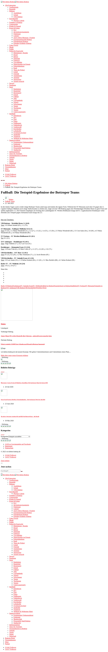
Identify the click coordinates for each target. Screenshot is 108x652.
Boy (15, 117)
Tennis (16, 106)
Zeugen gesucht (19, 81)
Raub (15, 68)
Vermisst (16, 77)
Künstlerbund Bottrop (21, 41)
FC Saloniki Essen (27, 286)
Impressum (8, 446)
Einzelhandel (13, 19)
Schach (16, 102)
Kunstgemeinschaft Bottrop (23, 39)
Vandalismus (18, 76)
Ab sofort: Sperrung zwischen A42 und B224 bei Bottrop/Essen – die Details (20, 416)
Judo (15, 98)
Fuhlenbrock (18, 125)
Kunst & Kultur (14, 28)
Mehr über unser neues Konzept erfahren (14, 355)
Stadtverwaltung (14, 140)
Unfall (16, 72)
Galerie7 (16, 36)
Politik (11, 49)
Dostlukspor (17, 286)
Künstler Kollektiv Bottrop (22, 43)
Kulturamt (17, 144)
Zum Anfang (5, 461)
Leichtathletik (18, 100)
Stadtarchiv (17, 150)
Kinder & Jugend (15, 26)
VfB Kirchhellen (30, 288)
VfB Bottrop (20, 288)
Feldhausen (17, 123)
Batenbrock (17, 116)
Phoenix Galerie (19, 20)
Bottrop (10, 286)
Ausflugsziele (13, 7)
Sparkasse (12, 85)
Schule (16, 15)
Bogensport (17, 93)
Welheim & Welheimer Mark (23, 138)
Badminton (17, 89)
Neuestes (57, 286)
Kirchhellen (17, 129)
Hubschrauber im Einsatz (22, 64)
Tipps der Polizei (19, 70)
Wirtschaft (12, 163)
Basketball (17, 91)
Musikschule (18, 146)
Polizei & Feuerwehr (16, 51)
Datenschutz (9, 448)
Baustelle (12, 9)
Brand (16, 55)
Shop (7, 169)
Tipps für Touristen (15, 154)
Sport (11, 87)
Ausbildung (17, 13)
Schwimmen (18, 104)
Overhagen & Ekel (20, 133)
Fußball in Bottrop (47, 286)
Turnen (16, 110)
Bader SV (4, 286)
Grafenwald (17, 127)
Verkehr (12, 157)
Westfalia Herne (41, 288)
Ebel (15, 119)
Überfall (16, 74)
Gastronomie (13, 24)
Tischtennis (17, 108)
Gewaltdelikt (18, 62)
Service (11, 83)
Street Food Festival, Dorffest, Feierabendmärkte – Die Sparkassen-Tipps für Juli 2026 (23, 399)
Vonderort (17, 136)
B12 (15, 30)
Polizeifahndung (19, 66)
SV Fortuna (81, 286)
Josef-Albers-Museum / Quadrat (24, 38)
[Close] (2, 473)
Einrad (16, 95)
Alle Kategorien (10, 5)
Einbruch (17, 60)
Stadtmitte (17, 135)
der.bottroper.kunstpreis (21, 32)
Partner (7, 171)
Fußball (16, 96)
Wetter (11, 161)
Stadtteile (12, 114)
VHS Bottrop (18, 17)
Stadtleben (73, 286)
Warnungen (17, 79)
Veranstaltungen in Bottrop (18, 155)
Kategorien (4, 436)
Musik (11, 47)
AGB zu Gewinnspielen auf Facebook (18, 444)
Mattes (11, 199)
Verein (11, 159)
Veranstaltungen (10, 167)
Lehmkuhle (17, 131)
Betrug (16, 57)
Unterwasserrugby (20, 112)
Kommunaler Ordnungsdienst (23, 142)
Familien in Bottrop (15, 22)
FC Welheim (37, 286)
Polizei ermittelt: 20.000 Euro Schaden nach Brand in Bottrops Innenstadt (23, 344)
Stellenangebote (14, 152)
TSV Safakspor (11, 288)
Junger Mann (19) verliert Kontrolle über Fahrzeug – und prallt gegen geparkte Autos (26, 336)
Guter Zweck (13, 45)
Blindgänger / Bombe (21, 53)
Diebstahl (17, 58)
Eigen (15, 121)
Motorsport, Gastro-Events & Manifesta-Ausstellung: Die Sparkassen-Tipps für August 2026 (24, 382)
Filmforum (17, 34)
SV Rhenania (89, 286)
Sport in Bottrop (65, 286)
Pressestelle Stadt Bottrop (22, 148)
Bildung (12, 11)
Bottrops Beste (10, 165)
